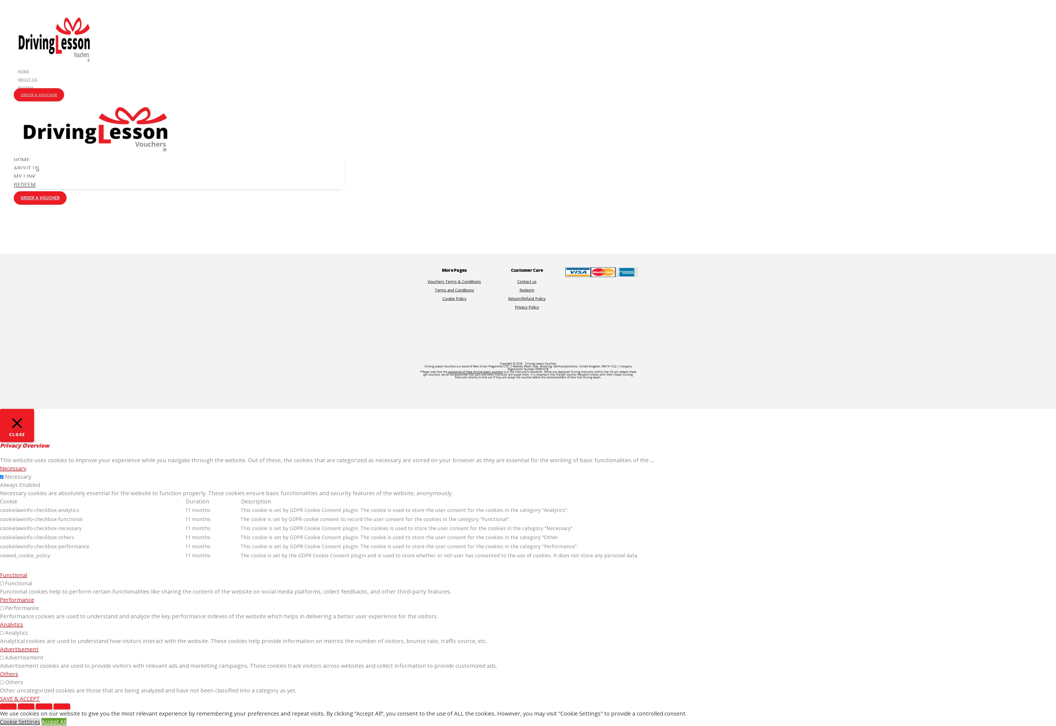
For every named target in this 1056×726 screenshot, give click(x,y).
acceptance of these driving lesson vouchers (475, 372)
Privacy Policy (527, 307)
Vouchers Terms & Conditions (454, 281)
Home (23, 71)
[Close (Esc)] (8, 708)
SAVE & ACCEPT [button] (20, 698)
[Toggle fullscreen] (44, 708)
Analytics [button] (11, 624)
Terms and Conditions (454, 290)
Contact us (527, 281)
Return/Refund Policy (527, 298)
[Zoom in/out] (62, 708)
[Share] (26, 708)
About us (28, 79)
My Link (25, 176)
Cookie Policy (454, 298)
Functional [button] (13, 575)
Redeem (25, 87)
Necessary (18, 476)
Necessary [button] (13, 468)
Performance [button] (17, 599)
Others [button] (9, 674)
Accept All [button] (54, 721)
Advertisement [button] (19, 649)
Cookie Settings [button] (20, 721)
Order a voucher (39, 94)
